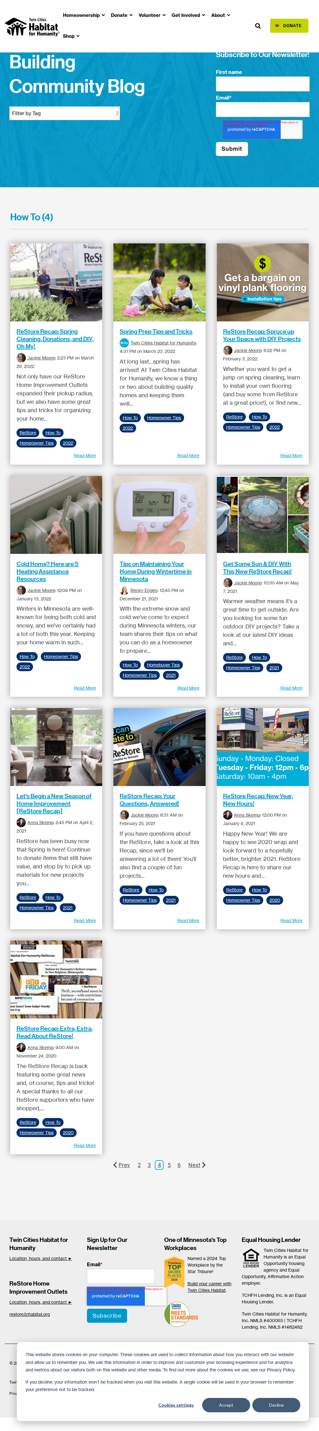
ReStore (28, 433)
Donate (120, 15)
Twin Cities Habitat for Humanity (163, 342)
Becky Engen (144, 590)
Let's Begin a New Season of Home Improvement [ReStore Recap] (54, 803)
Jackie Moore (41, 357)
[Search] (258, 26)
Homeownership (82, 15)
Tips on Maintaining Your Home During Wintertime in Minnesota (156, 571)
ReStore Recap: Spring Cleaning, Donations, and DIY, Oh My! (55, 339)
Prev (124, 1165)
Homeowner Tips (37, 443)
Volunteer (150, 15)
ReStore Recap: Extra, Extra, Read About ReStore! (55, 1032)
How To (52, 433)
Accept (226, 1405)
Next (194, 1165)
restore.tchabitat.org (29, 1314)
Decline (276, 1405)
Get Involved (186, 15)
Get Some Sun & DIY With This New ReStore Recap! (257, 567)
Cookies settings (176, 1405)
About (218, 15)
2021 (171, 675)
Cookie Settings (26, 1424)
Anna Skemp (40, 822)
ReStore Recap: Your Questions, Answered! (149, 799)
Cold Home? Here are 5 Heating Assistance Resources (48, 571)
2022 (68, 443)
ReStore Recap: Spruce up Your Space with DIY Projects (262, 335)
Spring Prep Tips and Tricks (156, 331)
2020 (274, 900)
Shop (69, 36)
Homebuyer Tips (163, 665)
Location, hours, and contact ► (40, 1258)
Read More (85, 455)
